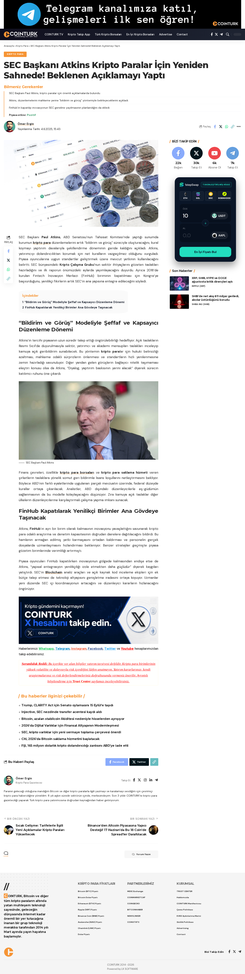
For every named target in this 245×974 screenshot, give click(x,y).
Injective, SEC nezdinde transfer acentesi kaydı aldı (61, 712)
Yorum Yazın (143, 854)
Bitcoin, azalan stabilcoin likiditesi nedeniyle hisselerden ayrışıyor (72, 719)
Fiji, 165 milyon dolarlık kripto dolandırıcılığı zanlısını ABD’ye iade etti (74, 745)
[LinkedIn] (151, 780)
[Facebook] (212, 34)
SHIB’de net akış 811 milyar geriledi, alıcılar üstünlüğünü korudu (215, 298)
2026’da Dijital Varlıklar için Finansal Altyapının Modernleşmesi (70, 725)
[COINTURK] (21, 34)
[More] (238, 127)
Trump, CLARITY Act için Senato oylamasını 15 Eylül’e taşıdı (67, 705)
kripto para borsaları (77, 472)
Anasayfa (9, 45)
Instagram (79, 648)
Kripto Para (22, 45)
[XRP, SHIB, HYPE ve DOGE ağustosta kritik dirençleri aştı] (179, 283)
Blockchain (53, 572)
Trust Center (82, 681)
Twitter (110, 648)
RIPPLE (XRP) (198, 286)
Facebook (95, 648)
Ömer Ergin (26, 124)
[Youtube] (214, 158)
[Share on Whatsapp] (226, 127)
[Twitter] (216, 34)
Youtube (127, 648)
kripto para (42, 243)
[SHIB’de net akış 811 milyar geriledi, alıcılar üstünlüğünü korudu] (179, 301)
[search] (227, 34)
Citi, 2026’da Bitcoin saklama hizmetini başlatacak (60, 739)
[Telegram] (221, 34)
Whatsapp (46, 648)
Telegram (62, 648)
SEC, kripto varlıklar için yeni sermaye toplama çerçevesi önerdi (71, 732)
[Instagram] (145, 780)
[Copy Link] (232, 127)
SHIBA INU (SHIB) (200, 304)
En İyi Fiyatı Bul (205, 252)
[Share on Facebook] (214, 127)
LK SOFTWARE (129, 969)
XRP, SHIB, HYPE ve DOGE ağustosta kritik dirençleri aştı (212, 279)
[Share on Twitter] (220, 127)
